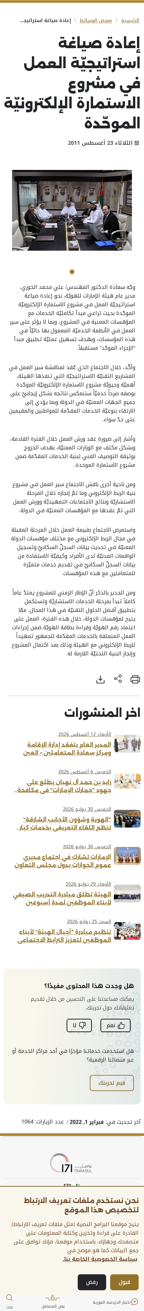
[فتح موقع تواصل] (72, 1163)
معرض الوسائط (96, 20)
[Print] (135, 679)
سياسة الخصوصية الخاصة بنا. (100, 1259)
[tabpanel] (72, 210)
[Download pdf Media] (100, 679)
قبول (124, 1282)
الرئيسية (130, 20)
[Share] (118, 679)
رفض (92, 1282)
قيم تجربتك (111, 1083)
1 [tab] (72, 272)
